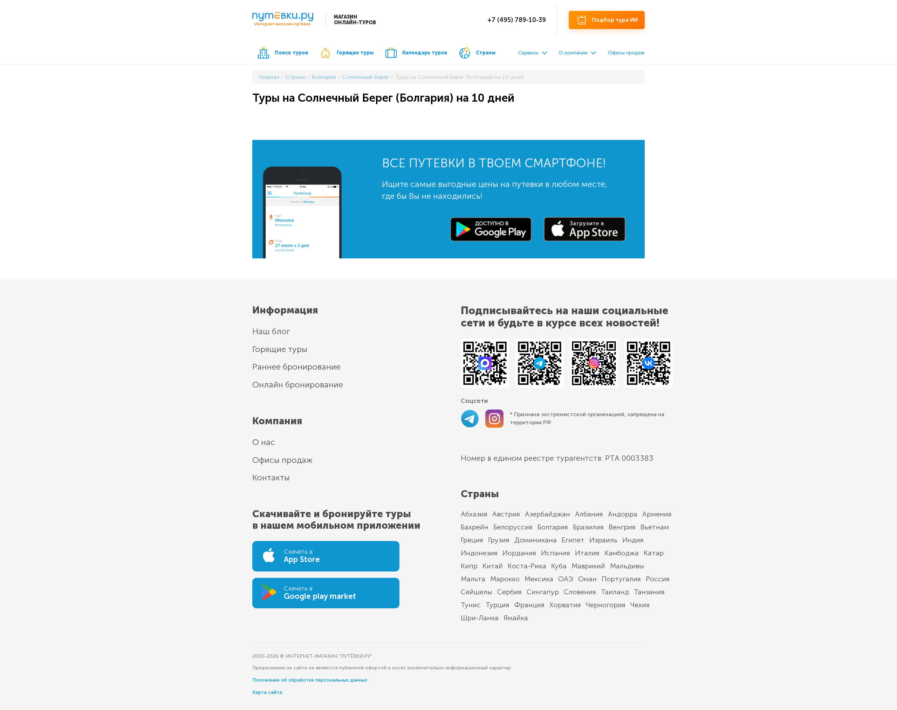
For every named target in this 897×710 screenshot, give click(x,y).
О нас (263, 442)
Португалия (621, 579)
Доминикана (535, 540)
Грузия (498, 540)
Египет (573, 540)
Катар (654, 553)
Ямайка (516, 618)
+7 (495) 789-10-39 (516, 20)
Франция (529, 605)
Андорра (622, 514)
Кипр (469, 566)
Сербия (509, 592)
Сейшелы (476, 592)
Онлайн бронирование (297, 384)
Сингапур (543, 592)
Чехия (640, 605)
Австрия (506, 514)
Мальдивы (627, 566)
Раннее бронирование (296, 366)
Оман (587, 579)
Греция (472, 540)
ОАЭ (565, 579)
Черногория (605, 605)
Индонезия (479, 553)
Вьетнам (655, 527)
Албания (589, 514)
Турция (497, 605)
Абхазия (474, 514)
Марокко (505, 579)
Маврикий (588, 566)
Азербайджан (547, 514)
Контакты (271, 477)
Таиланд (615, 592)
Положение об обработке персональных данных (309, 680)
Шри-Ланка (480, 618)
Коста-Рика (527, 566)
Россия (658, 579)
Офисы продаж (626, 53)
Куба (559, 566)
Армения (657, 514)
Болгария (552, 527)
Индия (633, 540)
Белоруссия (513, 527)
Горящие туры (355, 53)
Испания (555, 553)
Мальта (473, 579)
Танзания (649, 592)
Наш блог (271, 331)
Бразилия (588, 527)
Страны (485, 53)
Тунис (471, 605)
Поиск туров (291, 53)
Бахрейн (474, 527)
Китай (492, 566)
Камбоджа (621, 553)
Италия (587, 553)
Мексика (539, 579)
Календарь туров (424, 53)
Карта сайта (267, 692)
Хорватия (565, 605)
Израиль (603, 540)
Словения (580, 592)
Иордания (519, 553)
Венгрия (622, 527)
